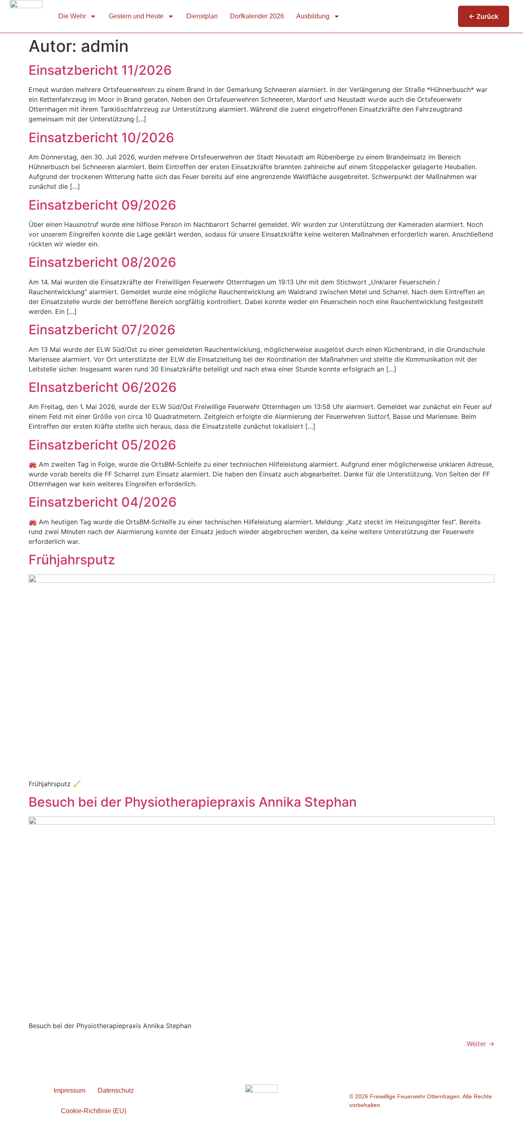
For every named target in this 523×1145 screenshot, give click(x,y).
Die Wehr (72, 16)
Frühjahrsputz (72, 560)
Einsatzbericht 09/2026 (102, 205)
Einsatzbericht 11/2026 (100, 70)
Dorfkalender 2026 (257, 16)
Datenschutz (116, 1090)
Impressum (69, 1090)
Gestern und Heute (136, 16)
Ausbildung (312, 16)
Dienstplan (202, 16)
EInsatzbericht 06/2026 (103, 387)
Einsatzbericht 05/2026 (102, 445)
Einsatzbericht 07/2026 (102, 330)
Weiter (480, 1044)
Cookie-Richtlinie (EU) (93, 1110)
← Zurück (483, 16)
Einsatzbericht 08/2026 (102, 262)
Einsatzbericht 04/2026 (103, 502)
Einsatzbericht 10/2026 (101, 137)
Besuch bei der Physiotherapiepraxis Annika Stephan (193, 802)
